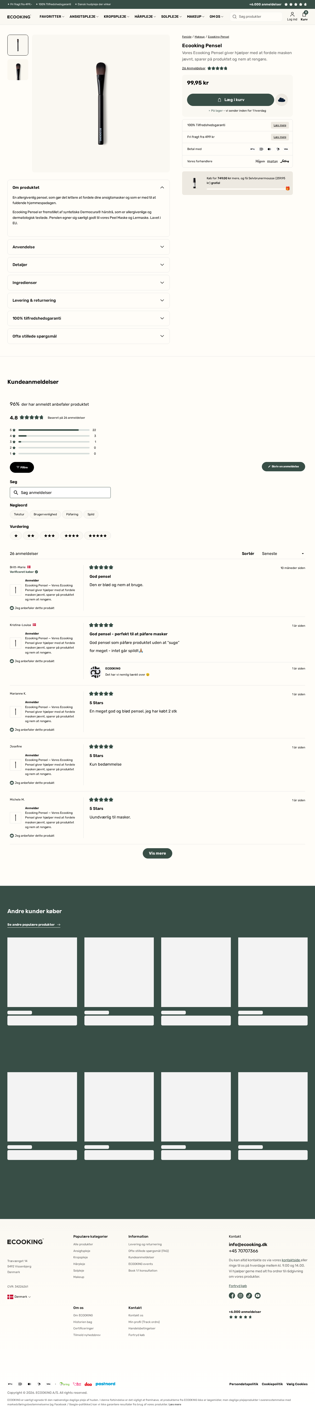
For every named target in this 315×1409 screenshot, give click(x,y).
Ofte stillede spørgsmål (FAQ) (148, 1251)
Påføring (72, 514)
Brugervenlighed (45, 514)
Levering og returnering (145, 1244)
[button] (205, 68)
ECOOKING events (140, 1264)
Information (138, 1236)
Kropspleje (80, 1257)
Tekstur (19, 514)
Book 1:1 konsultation (142, 1270)
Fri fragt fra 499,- (21, 4)
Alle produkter (83, 1244)
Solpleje (78, 1270)
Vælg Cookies (297, 1384)
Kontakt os (135, 1315)
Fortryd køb (136, 1335)
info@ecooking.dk (248, 1244)
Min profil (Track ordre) (144, 1322)
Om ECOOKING (83, 1315)
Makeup (78, 1277)
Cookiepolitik (272, 1384)
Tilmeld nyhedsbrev (87, 1335)
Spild (91, 514)
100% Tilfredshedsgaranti (55, 4)
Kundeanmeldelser (141, 1257)
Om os (78, 1308)
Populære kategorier (90, 1236)
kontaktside (291, 1260)
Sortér (248, 553)
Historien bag (82, 1322)
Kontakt (135, 1308)
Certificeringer (83, 1328)
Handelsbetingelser (142, 1328)
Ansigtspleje (81, 1251)
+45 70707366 (243, 1251)
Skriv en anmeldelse (288, 468)
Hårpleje (79, 1264)
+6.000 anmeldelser (265, 4)
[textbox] (60, 492)
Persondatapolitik (243, 1384)
